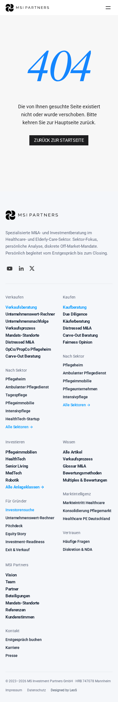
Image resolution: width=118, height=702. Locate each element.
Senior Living (16, 466)
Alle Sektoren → (19, 427)
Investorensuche (19, 510)
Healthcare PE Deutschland (86, 518)
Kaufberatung (74, 307)
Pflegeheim (15, 379)
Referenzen (15, 609)
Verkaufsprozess (20, 328)
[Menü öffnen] (108, 7)
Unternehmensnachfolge (27, 321)
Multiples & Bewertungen (85, 480)
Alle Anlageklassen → (24, 487)
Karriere (12, 647)
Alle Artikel (72, 452)
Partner (11, 589)
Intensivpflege (17, 411)
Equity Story (15, 534)
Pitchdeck (14, 526)
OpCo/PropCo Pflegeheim (28, 349)
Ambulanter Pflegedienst (27, 387)
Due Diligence (75, 314)
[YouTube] (9, 268)
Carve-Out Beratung (23, 356)
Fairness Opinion (77, 342)
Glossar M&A (74, 466)
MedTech (13, 473)
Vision (10, 575)
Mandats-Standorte (22, 335)
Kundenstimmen (19, 617)
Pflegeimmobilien (20, 452)
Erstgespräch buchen (23, 639)
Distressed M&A (19, 342)
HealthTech (15, 459)
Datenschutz (36, 690)
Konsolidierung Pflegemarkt (87, 510)
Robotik (12, 480)
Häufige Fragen (76, 541)
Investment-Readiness (24, 542)
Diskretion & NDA (77, 549)
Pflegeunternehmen (80, 389)
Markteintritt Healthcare (84, 503)
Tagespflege (16, 395)
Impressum (13, 690)
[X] (32, 268)
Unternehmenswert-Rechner (30, 314)
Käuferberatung (76, 321)
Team (10, 581)
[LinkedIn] (21, 268)
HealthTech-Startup (22, 419)
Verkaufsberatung (21, 307)
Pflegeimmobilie (19, 403)
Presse (11, 655)
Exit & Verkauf (17, 550)
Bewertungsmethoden (82, 473)
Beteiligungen (17, 595)
